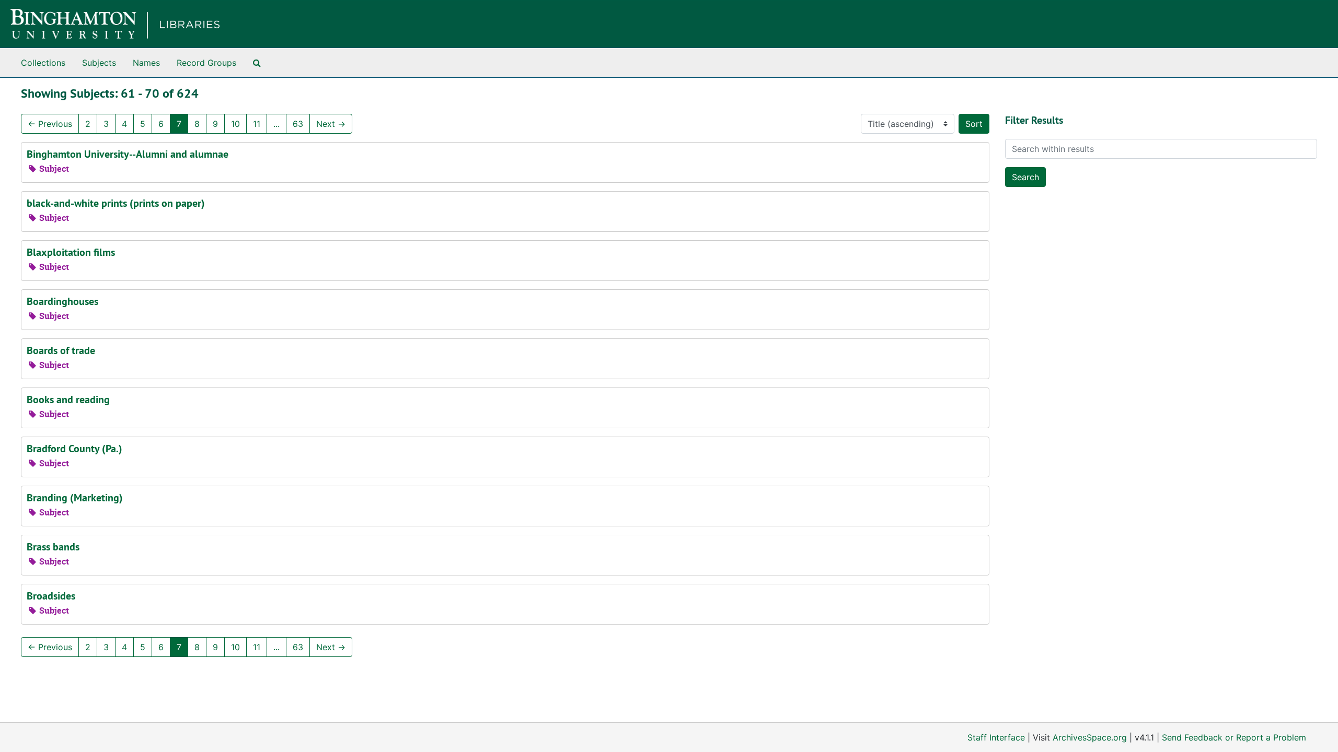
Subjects (99, 62)
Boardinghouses (62, 301)
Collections (43, 62)
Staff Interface (996, 737)
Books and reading (68, 399)
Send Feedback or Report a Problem (1234, 737)
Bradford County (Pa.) (74, 448)
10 (235, 124)
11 (256, 124)
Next (330, 124)
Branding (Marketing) (75, 497)
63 (298, 124)
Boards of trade (61, 350)
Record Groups (206, 62)
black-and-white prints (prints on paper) (116, 203)
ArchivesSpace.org (1090, 737)
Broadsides (51, 596)
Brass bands (53, 547)
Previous (50, 124)
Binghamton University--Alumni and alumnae (127, 154)
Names (146, 62)
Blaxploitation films (71, 252)
